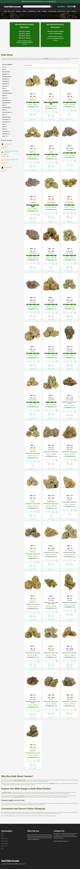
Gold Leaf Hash (5, 103)
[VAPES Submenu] (40, 11)
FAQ (2, 848)
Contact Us (3, 846)
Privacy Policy (4, 841)
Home (2, 16)
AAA (3, 67)
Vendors (4, 136)
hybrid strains (52, 783)
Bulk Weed (7, 16)
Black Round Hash (6, 76)
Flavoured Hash (5, 100)
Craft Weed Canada (6, 93)
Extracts (4, 98)
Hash (3, 105)
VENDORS (44, 11)
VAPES (38, 11)
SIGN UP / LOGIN (61, 11)
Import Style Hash (6, 112)
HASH (12, 11)
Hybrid (3, 110)
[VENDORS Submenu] (46, 11)
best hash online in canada (20, 780)
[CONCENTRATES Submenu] (35, 11)
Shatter (3, 129)
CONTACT (68, 11)
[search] (51, 6)
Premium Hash (5, 122)
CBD (3, 88)
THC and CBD (17, 797)
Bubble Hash (5, 81)
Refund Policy (4, 838)
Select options (33, 119)
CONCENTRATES (31, 11)
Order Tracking (4, 843)
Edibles (3, 95)
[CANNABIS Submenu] (20, 11)
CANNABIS (18, 11)
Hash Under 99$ (5, 107)
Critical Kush (22, 796)
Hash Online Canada (6, 792)
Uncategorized (5, 134)
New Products (5, 119)
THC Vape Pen (5, 131)
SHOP (9, 11)
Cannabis (4, 86)
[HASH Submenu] (14, 11)
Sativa (3, 126)
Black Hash (4, 74)
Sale (3, 124)
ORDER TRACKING (52, 11)
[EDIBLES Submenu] (26, 11)
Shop (2, 836)
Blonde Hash (5, 79)
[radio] (27, 110)
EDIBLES (24, 11)
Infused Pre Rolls (6, 117)
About (2, 833)
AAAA (3, 69)
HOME (5, 11)
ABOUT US (74, 11)
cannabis (46, 58)
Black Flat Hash (5, 72)
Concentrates (5, 91)
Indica (3, 114)
